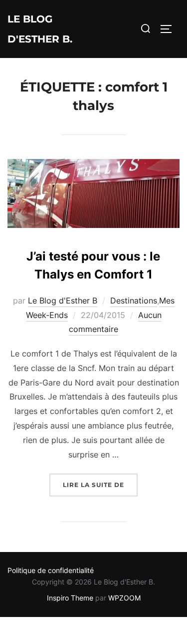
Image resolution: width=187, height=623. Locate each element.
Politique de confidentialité (50, 570)
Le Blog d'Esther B (62, 301)
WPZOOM (124, 598)
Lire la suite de (100, 484)
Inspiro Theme (70, 598)
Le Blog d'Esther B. (39, 29)
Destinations (133, 301)
